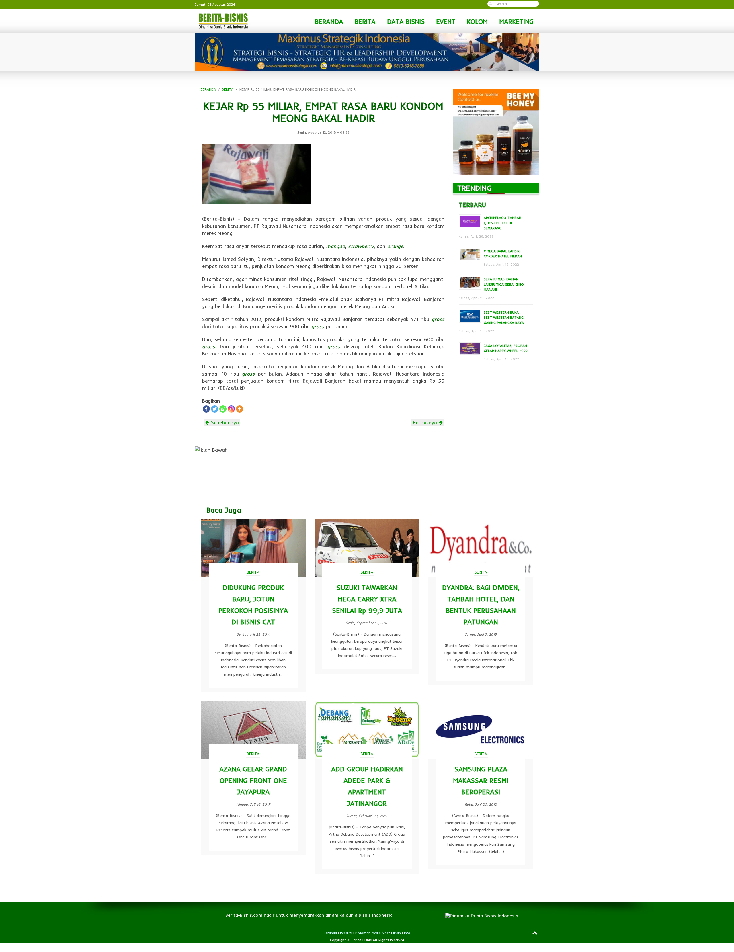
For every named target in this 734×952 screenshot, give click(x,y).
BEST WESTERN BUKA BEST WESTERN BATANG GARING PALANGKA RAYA (504, 317)
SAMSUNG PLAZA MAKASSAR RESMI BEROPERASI (480, 780)
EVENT (445, 21)
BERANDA (329, 21)
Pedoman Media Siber (372, 933)
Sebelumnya (224, 422)
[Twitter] (214, 409)
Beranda (330, 933)
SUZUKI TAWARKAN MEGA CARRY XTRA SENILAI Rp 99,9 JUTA (367, 599)
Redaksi (346, 933)
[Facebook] (206, 409)
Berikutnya (426, 422)
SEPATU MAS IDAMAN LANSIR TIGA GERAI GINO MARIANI (504, 284)
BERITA (365, 21)
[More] (239, 409)
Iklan (397, 933)
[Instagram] (231, 409)
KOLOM (477, 21)
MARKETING (516, 21)
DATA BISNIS (406, 21)
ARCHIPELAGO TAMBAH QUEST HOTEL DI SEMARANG (502, 223)
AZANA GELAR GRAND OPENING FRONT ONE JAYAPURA (253, 780)
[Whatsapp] (223, 409)
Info (407, 933)
